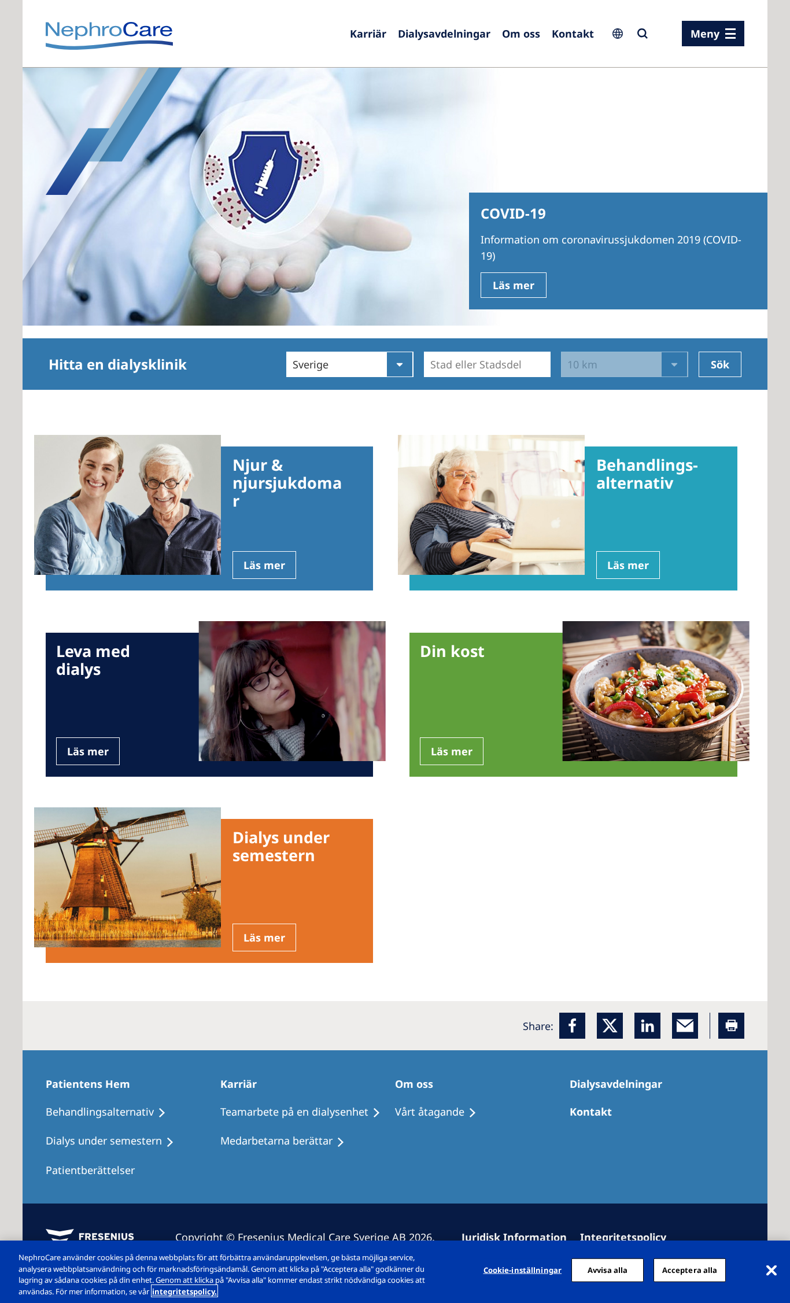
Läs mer (513, 285)
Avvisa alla (607, 1270)
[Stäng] (771, 1270)
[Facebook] (572, 1026)
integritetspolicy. (184, 1291)
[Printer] (731, 1026)
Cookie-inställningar (522, 1270)
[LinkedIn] (647, 1026)
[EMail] (685, 1026)
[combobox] (431, 364)
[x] (610, 1026)
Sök (720, 364)
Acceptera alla (690, 1270)
